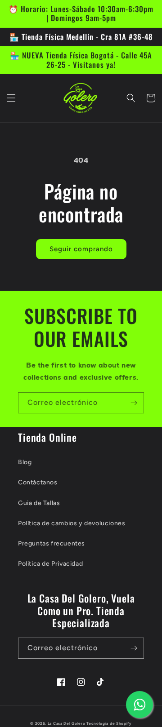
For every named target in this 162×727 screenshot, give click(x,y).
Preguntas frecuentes (51, 543)
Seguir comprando (81, 249)
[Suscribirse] (134, 402)
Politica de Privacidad (50, 563)
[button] (11, 98)
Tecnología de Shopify (109, 723)
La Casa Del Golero (67, 723)
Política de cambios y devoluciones (71, 523)
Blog (25, 462)
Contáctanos (38, 482)
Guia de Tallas (39, 503)
